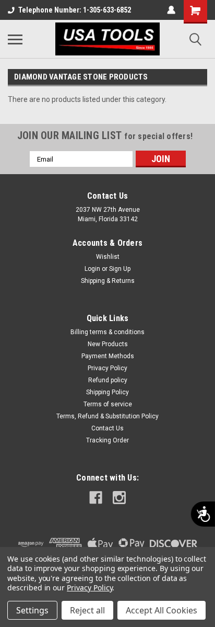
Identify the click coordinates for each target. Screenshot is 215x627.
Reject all (87, 610)
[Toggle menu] (15, 39)
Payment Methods (107, 356)
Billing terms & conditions (107, 332)
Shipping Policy (107, 392)
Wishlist (108, 256)
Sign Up (119, 268)
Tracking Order (107, 440)
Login (92, 268)
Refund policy (107, 380)
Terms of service (107, 404)
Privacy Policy (107, 368)
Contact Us (107, 428)
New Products (108, 344)
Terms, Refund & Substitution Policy (107, 416)
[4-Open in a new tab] (95, 497)
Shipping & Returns (108, 280)
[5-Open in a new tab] (119, 497)
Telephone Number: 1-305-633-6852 (74, 10)
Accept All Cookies (161, 610)
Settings (32, 610)
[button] (161, 159)
